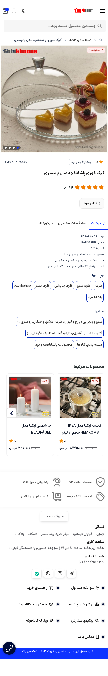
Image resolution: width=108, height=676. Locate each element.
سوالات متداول (82, 587)
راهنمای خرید (37, 587)
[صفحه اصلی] (100, 40)
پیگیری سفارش (82, 620)
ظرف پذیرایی (63, 286)
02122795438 (92, 562)
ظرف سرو (84, 286)
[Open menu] (102, 11)
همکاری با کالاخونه (32, 604)
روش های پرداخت (80, 604)
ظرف (98, 286)
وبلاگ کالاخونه (37, 620)
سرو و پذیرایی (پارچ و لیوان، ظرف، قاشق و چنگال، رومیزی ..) (59, 322)
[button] (11, 413)
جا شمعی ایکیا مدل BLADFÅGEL (36, 429)
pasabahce (22, 286)
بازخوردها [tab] (46, 223)
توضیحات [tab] (98, 223)
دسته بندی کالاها (80, 40)
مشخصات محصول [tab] (72, 223)
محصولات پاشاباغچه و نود (53, 345)
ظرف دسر (42, 286)
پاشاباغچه (95, 297)
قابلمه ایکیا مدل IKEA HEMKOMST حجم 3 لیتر (81, 429)
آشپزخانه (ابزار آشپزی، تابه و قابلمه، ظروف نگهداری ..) (64, 333)
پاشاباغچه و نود (81, 162)
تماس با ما (86, 636)
